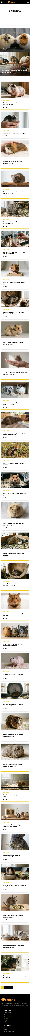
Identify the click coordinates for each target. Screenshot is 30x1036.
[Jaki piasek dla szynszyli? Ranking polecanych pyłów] (15, 390)
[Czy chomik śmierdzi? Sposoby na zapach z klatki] (15, 782)
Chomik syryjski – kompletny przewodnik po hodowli (14, 494)
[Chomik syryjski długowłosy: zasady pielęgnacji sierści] (15, 329)
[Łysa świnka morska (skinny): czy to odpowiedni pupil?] (15, 90)
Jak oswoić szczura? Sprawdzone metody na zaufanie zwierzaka (15, 373)
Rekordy (15, 22)
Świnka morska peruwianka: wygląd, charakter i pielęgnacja (13, 765)
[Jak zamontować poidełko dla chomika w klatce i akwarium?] (15, 239)
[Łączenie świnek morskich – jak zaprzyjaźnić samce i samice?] (15, 40)
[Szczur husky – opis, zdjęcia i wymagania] (15, 120)
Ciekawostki (17, 19)
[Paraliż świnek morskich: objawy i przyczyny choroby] (15, 148)
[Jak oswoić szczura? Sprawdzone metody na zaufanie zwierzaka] (15, 360)
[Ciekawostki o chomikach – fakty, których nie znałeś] (15, 601)
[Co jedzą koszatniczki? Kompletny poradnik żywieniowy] (15, 902)
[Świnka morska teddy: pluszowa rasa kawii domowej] (15, 510)
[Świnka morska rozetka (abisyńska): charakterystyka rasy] (15, 721)
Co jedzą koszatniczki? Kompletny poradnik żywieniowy (13, 916)
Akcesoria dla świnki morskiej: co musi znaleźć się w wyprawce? (13, 825)
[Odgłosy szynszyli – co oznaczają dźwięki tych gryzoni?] (15, 963)
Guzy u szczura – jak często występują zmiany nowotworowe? (14, 433)
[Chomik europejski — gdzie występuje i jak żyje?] (15, 450)
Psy (24, 21)
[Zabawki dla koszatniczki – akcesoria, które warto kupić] (15, 299)
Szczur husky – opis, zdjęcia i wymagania (14, 133)
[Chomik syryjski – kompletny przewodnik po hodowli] (15, 480)
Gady (23, 19)
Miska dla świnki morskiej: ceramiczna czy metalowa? (15, 886)
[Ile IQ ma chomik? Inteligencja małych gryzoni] (15, 269)
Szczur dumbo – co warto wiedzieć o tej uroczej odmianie (14, 192)
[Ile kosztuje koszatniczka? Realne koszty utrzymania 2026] (15, 209)
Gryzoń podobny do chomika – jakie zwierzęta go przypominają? (13, 645)
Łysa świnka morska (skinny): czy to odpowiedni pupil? (13, 103)
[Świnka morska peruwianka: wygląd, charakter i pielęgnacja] (15, 752)
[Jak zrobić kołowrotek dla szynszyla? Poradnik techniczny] (15, 571)
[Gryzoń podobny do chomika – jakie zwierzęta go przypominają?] (15, 631)
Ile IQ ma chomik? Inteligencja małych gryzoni (14, 283)
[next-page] (11, 987)
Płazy (19, 21)
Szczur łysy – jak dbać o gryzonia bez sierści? (13, 675)
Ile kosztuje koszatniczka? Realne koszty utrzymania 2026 (15, 222)
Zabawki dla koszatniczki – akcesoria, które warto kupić (13, 313)
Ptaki (9, 22)
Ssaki (21, 22)
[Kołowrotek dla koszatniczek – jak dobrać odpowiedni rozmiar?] (15, 691)
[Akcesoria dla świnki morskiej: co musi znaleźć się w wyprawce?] (15, 812)
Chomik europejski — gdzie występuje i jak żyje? (14, 464)
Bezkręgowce (8, 19)
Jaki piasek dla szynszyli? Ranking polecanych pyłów (12, 403)
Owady (13, 21)
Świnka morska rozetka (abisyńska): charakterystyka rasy (13, 735)
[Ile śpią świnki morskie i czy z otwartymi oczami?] (15, 541)
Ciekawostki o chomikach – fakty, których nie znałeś (15, 614)
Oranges (11, 12)
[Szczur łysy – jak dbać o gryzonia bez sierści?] (15, 661)
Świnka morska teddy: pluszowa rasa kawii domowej (13, 524)
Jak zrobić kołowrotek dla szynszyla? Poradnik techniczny (13, 584)
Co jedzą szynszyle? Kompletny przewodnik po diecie (12, 856)
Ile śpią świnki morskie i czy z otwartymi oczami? (14, 554)
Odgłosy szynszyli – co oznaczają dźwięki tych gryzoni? (15, 976)
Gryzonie (7, 21)
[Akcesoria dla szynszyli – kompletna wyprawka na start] (15, 933)
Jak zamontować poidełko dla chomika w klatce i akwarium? (14, 252)
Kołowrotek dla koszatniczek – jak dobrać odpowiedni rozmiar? (13, 705)
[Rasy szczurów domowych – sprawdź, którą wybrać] (15, 64)
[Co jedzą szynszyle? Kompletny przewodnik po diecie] (15, 842)
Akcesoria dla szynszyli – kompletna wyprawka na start (13, 946)
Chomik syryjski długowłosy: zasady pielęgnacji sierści (13, 343)
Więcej (5, 107)
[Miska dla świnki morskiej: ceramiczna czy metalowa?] (15, 872)
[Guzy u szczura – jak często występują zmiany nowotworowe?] (15, 420)
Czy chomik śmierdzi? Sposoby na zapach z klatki (15, 795)
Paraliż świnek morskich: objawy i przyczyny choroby (12, 162)
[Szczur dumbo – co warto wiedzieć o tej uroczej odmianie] (15, 179)
